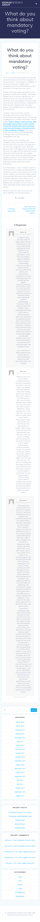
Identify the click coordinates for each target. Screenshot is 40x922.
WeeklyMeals (20, 896)
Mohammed (9, 852)
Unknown (8, 840)
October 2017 (20, 772)
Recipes (20, 885)
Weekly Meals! (20, 820)
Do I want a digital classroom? (25, 852)
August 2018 (20, 765)
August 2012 (20, 796)
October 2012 (20, 788)
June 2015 (20, 780)
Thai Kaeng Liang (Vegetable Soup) (20, 816)
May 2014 (20, 784)
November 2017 (20, 769)
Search (34, 710)
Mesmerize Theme (26, 915)
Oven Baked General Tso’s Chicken (20, 812)
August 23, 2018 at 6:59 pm (23, 234)
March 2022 (20, 726)
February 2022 (20, 730)
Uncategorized (20, 892)
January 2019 (20, 753)
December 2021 (20, 738)
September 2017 (20, 776)
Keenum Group (12, 3)
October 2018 (20, 757)
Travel (20, 888)
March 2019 (20, 745)
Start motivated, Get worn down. (24, 840)
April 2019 (20, 741)
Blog (13, 73)
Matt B (23, 232)
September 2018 (20, 761)
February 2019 (20, 749)
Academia (21, 198)
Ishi (8, 73)
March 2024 (20, 722)
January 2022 (20, 734)
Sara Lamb (7, 846)
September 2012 (20, 792)
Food (20, 881)
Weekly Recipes (20, 824)
